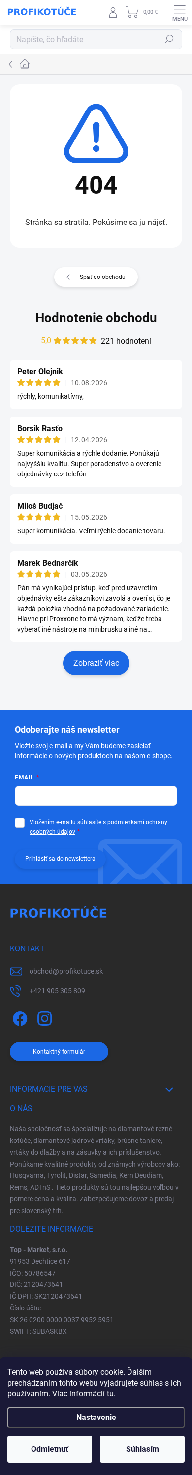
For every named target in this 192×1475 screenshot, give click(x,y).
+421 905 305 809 (57, 991)
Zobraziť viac (96, 663)
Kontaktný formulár (59, 1051)
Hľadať (169, 39)
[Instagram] (43, 1017)
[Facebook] (18, 1017)
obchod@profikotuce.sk (66, 971)
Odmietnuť (49, 1449)
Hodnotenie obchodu (96, 317)
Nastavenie (96, 1417)
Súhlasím (142, 1449)
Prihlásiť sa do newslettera (60, 858)
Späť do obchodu (103, 277)
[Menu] (179, 12)
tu (110, 1393)
